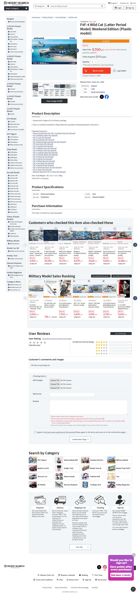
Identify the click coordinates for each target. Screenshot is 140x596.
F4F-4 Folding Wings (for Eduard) (45, 154)
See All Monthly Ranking (121, 276)
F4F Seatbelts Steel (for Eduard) (45, 135)
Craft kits (13, 233)
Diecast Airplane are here (16, 267)
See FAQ (79, 547)
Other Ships (14, 160)
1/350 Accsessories (16, 165)
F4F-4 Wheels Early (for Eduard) (45, 148)
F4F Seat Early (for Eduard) (43, 144)
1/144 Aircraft (14, 186)
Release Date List (15, 285)
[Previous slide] (32, 50)
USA (94, 194)
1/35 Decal (13, 49)
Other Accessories (16, 202)
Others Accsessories (16, 168)
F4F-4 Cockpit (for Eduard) (43, 146)
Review (36, 401)
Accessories (14, 127)
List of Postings (120, 333)
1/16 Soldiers (14, 139)
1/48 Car (12, 64)
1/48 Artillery (14, 67)
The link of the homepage (80, 587)
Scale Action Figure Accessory (16, 223)
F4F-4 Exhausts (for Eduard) (43, 156)
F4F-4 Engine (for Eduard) (42, 159)
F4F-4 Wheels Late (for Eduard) (44, 150)
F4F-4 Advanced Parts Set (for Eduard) (47, 167)
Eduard (94, 85)
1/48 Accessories (15, 196)
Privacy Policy (47, 587)
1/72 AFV (12, 121)
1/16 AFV (12, 101)
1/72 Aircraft (14, 183)
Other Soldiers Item (16, 145)
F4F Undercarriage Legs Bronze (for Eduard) (49, 142)
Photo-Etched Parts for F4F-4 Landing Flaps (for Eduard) (54, 133)
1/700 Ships (13, 152)
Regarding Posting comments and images (57, 339)
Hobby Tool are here (16, 259)
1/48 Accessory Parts (16, 79)
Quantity (86, 62)
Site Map (95, 587)
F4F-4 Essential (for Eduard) (43, 165)
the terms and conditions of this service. (59, 432)
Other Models (14, 236)
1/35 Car (12, 34)
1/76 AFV (12, 89)
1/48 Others (13, 74)
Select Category (12, 8)
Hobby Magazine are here (16, 276)
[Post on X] (102, 97)
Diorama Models (15, 226)
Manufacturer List (15, 287)
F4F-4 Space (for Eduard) (42, 169)
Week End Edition (98, 92)
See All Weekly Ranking (100, 276)
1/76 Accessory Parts (16, 92)
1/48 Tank (13, 62)
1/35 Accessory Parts (16, 52)
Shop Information (61, 587)
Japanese (45, 178)
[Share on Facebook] (107, 97)
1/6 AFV (12, 114)
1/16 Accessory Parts (16, 104)
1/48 (93, 89)
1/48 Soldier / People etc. (16, 70)
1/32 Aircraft (14, 175)
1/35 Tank (13, 32)
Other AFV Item (15, 124)
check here (60, 528)
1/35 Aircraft (14, 178)
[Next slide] (77, 50)
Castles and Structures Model (17, 230)
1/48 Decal (13, 207)
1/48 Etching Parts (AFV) (17, 76)
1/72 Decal (13, 209)
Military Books (14, 244)
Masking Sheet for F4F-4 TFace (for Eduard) (49, 171)
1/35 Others (13, 44)
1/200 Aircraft (14, 188)
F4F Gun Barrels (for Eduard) (43, 139)
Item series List (15, 290)
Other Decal (14, 212)
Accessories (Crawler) (17, 129)
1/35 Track (13, 46)
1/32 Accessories (15, 194)
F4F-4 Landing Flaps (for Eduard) (45, 152)
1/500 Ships (13, 157)
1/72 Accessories (15, 199)
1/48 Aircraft (14, 181)
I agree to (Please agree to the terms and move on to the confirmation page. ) (81, 432)
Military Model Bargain (17, 22)
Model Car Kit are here (17, 251)
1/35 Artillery (14, 37)
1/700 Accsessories (16, 163)
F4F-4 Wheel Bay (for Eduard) (44, 161)
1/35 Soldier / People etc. (16, 40)
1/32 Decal (13, 204)
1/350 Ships (13, 155)
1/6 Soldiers (14, 142)
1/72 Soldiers (14, 137)
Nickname (37, 393)
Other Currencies (121, 49)
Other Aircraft (14, 191)
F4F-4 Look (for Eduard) (42, 137)
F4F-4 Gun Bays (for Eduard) (43, 163)
